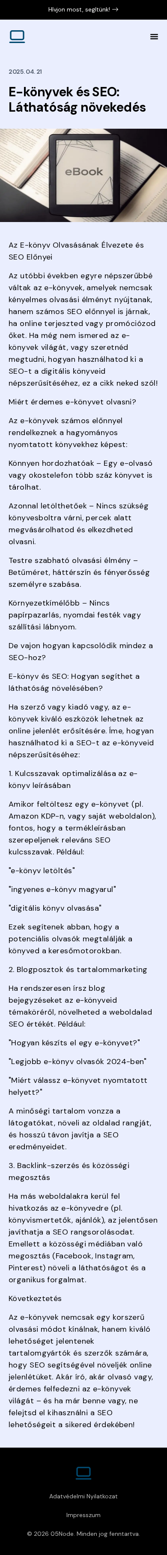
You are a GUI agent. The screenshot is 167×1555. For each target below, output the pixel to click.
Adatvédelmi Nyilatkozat (83, 1496)
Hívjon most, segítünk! (79, 9)
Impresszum (83, 1515)
